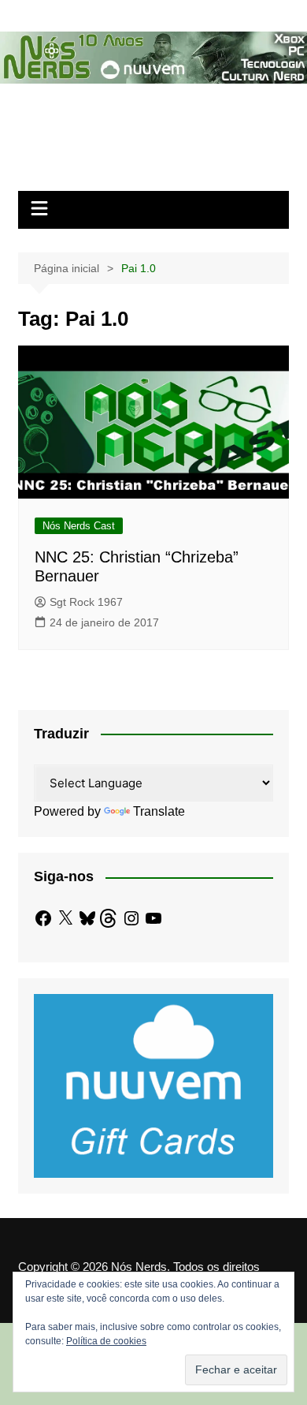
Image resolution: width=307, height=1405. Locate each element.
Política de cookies (106, 1341)
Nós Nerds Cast (79, 526)
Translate (159, 811)
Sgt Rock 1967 (86, 602)
